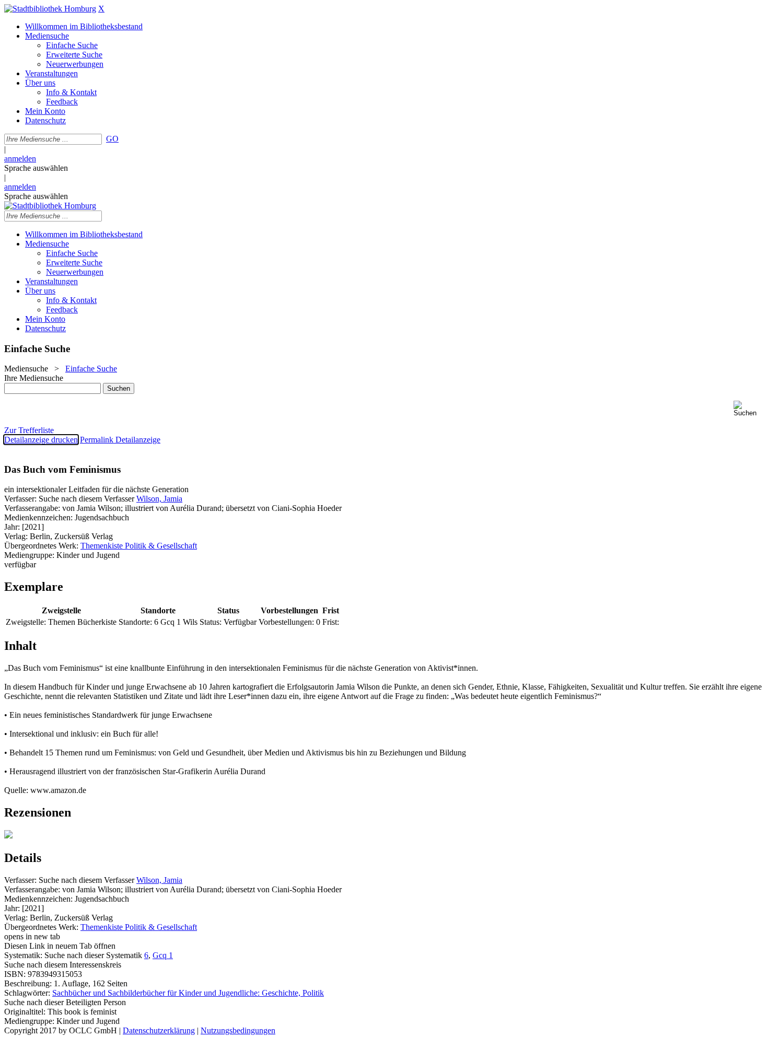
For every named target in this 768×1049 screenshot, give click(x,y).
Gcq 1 (163, 955)
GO (112, 138)
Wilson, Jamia (159, 498)
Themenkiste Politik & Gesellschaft (138, 545)
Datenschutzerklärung (159, 1030)
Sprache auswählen (36, 168)
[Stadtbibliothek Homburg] (50, 8)
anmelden (20, 158)
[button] (749, 409)
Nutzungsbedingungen (238, 1030)
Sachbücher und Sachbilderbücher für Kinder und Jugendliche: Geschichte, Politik (188, 992)
